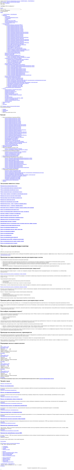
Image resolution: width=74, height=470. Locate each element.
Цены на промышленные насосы (11, 17)
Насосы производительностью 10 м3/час (15, 28)
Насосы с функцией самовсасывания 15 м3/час (16, 69)
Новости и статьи (6, 102)
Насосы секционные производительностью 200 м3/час (18, 40)
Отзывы (6, 19)
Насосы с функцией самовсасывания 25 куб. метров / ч (18, 71)
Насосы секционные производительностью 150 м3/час (18, 39)
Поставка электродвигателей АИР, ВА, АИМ (14, 97)
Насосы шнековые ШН (7, 454)
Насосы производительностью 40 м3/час (15, 34)
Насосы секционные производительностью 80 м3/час (17, 37)
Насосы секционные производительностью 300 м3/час (18, 42)
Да (2, 8)
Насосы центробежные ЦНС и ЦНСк (10, 452)
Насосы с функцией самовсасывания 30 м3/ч (16, 72)
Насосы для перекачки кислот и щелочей (15, 60)
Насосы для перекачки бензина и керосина (15, 56)
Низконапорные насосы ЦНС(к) (13, 46)
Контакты (5, 104)
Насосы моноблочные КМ (8, 453)
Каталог (4, 451)
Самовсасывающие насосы (8, 461)
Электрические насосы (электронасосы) (13, 87)
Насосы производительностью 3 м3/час (15, 26)
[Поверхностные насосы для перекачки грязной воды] (11, 403)
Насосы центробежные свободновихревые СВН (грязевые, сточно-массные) (22, 82)
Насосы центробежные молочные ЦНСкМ (15, 50)
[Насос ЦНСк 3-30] (4, 355)
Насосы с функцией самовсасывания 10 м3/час (16, 68)
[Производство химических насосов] (7, 423)
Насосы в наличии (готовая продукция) (15, 79)
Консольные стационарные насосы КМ (15, 84)
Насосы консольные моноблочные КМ (12, 53)
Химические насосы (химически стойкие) (13, 58)
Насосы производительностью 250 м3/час (15, 41)
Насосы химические (7, 457)
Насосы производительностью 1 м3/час (15, 25)
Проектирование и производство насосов (13, 89)
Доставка (7, 95)
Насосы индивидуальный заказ (13, 51)
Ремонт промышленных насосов (11, 93)
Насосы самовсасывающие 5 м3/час (14, 67)
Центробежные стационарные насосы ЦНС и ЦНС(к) (18, 83)
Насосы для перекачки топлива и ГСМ (12, 55)
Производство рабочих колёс (11, 91)
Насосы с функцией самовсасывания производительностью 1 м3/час (20, 65)
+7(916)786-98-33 (31, 0)
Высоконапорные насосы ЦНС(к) (14, 45)
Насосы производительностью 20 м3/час (15, 31)
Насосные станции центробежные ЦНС (15, 78)
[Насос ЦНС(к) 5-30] (4, 371)
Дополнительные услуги (10, 22)
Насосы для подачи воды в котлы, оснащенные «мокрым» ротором (13, 286)
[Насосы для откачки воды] (6, 383)
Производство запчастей (10, 90)
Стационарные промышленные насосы (13, 77)
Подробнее (2, 353)
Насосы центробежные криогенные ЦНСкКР (16, 81)
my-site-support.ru (43, 467)
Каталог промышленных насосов (13, 0)
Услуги (4, 88)
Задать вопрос (3, 441)
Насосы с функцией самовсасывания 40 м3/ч (16, 73)
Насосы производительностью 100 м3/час (15, 38)
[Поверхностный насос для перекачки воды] (9, 409)
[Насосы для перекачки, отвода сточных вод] (9, 396)
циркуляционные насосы (5, 254)
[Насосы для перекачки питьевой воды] (8, 390)
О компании (7, 16)
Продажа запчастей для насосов (11, 21)
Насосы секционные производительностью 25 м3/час (17, 32)
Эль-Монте (7, 3)
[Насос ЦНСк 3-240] (4, 346)
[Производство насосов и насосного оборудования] (10, 416)
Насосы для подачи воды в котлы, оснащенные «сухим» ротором (13, 273)
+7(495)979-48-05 (23, 0)
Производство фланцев (9, 92)
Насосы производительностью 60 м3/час (15, 36)
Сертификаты (8, 18)
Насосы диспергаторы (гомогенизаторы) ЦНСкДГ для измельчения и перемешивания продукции (26, 80)
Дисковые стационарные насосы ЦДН (15, 86)
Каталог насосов (6, 23)
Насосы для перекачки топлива (9, 455)
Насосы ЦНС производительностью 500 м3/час (16, 44)
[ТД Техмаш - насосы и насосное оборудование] (10, 106)
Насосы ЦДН (5, 460)
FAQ (4, 103)
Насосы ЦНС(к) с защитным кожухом (14, 47)
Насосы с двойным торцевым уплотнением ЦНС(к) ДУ (18, 49)
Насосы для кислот (6, 459)
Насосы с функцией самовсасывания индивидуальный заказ (19, 74)
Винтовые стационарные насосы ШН (14, 85)
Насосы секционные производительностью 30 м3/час (17, 33)
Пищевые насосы (6, 458)
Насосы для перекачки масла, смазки (14, 61)
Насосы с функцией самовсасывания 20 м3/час (16, 70)
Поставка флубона (8, 96)
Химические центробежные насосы (14, 62)
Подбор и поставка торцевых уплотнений (13, 94)
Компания (5, 15)
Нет (1, 8)
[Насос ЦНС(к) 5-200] (4, 363)
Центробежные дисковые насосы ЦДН (12, 63)
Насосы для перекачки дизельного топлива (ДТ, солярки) (18, 57)
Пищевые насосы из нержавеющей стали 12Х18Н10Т (18, 59)
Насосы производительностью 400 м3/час (15, 43)
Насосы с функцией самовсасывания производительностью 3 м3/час (20, 66)
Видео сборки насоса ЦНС (10, 20)
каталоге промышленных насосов (46, 378)
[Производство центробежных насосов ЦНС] (9, 430)
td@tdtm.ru (2, 465)
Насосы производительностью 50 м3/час (15, 35)
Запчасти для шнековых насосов (11, 98)
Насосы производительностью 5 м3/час (15, 27)
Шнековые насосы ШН (9, 54)
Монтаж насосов (8, 101)
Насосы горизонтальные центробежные (10, 168)
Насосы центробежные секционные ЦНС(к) (14, 24)
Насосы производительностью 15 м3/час (15, 30)
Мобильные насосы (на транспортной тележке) (16, 48)
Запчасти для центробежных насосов (12, 100)
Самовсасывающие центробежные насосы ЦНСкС (15, 64)
